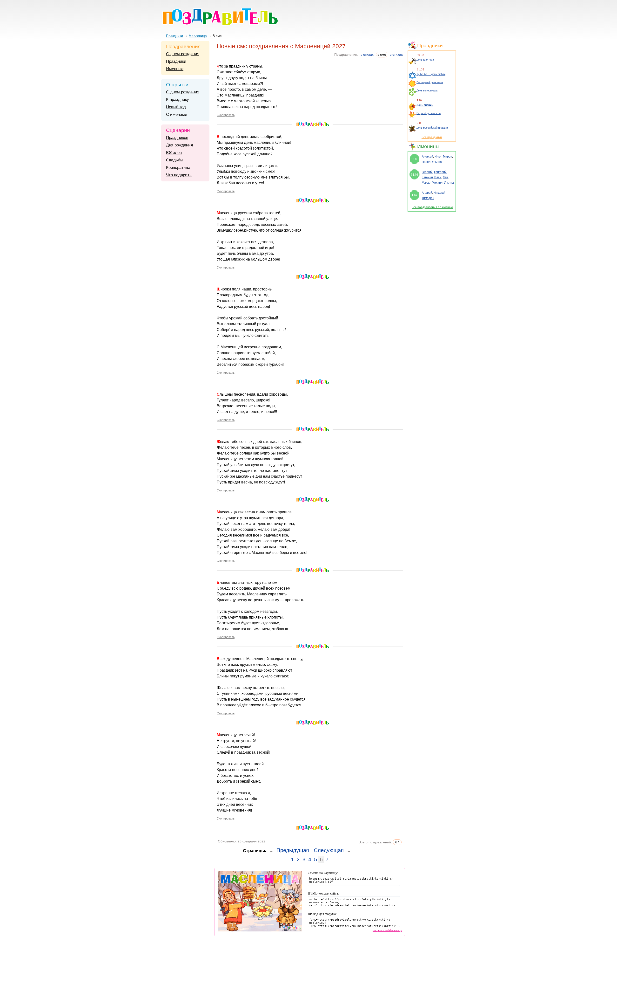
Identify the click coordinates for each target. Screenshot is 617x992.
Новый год (176, 107)
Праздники (174, 36)
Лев (445, 177)
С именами (176, 114)
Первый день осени (428, 113)
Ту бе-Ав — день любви (430, 74)
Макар (426, 182)
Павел (426, 162)
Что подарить (179, 175)
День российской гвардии (432, 127)
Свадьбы (174, 160)
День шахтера (425, 59)
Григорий (440, 172)
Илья (438, 156)
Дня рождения (179, 145)
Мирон (447, 156)
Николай (439, 192)
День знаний (424, 104)
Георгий (427, 172)
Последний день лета (429, 82)
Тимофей (428, 198)
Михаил (437, 182)
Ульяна (437, 162)
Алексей (427, 156)
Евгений (427, 177)
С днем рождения (182, 54)
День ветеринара (426, 90)
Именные (174, 69)
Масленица (198, 36)
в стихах (367, 54)
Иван (437, 177)
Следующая (329, 850)
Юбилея (174, 152)
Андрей (427, 192)
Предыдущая (292, 850)
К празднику (177, 99)
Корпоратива (178, 167)
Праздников (177, 137)
